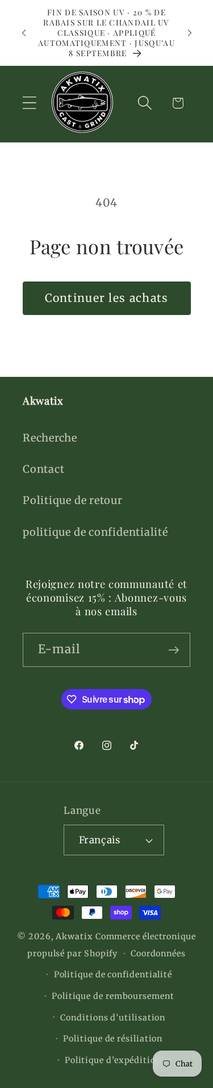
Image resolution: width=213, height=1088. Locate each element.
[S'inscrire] (173, 650)
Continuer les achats (107, 298)
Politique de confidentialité (113, 974)
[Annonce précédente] (23, 32)
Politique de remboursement (113, 996)
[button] (29, 103)
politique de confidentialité (95, 532)
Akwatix (74, 936)
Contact (43, 469)
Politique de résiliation (112, 1039)
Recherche (50, 437)
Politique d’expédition (113, 1060)
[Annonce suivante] (189, 32)
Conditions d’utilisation (112, 1018)
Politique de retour (73, 500)
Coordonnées (158, 953)
